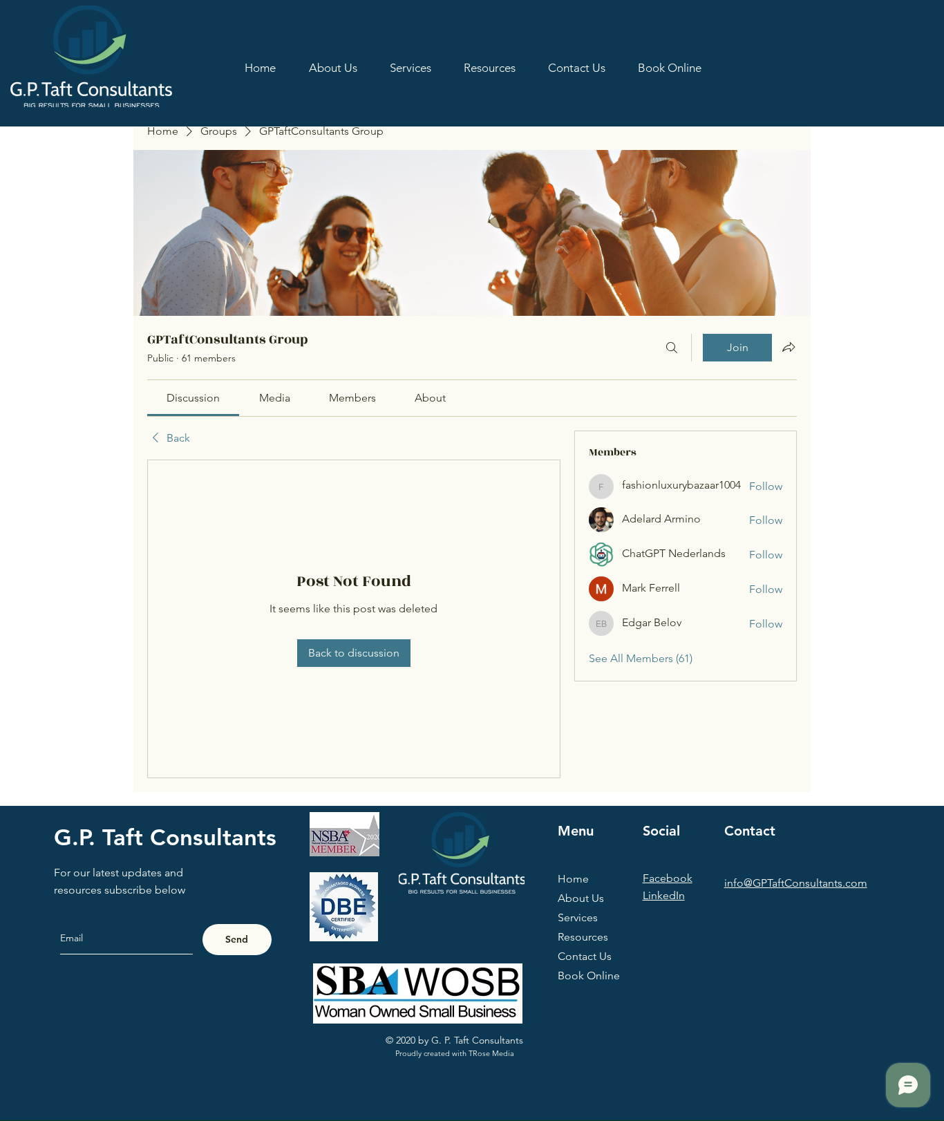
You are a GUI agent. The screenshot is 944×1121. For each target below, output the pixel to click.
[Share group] (788, 347)
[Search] (671, 347)
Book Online (589, 975)
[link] (193, 397)
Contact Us (585, 956)
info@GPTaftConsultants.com (795, 882)
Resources (583, 936)
